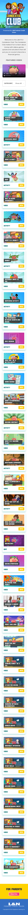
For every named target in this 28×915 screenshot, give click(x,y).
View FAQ (14, 894)
